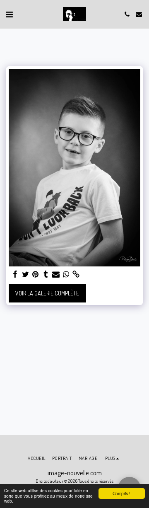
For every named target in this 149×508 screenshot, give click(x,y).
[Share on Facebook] (15, 274)
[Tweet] (25, 274)
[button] (9, 14)
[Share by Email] (56, 274)
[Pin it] (35, 274)
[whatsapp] (66, 274)
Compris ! (121, 493)
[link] (76, 274)
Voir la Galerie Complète (47, 293)
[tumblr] (46, 274)
